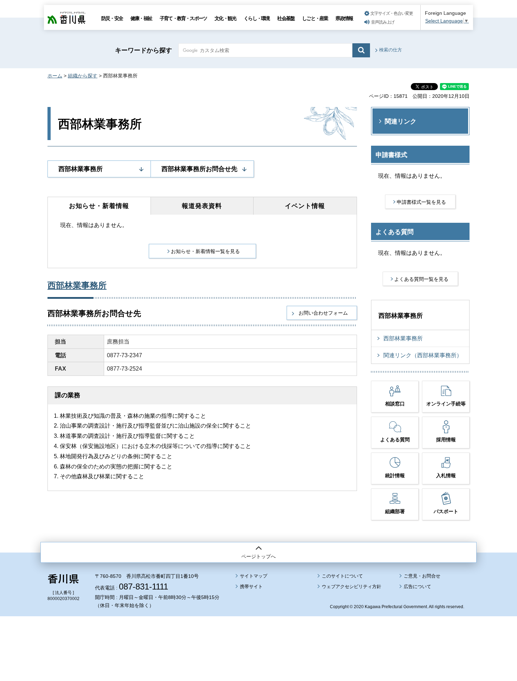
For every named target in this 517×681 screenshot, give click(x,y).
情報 (305, 205)
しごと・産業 (315, 18)
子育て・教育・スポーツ (183, 18)
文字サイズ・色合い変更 (391, 13)
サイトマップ (253, 576)
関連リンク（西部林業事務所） (422, 355)
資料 (202, 205)
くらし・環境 (256, 18)
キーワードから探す (143, 50)
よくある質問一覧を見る (421, 279)
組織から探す (82, 75)
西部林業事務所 (80, 168)
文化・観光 (225, 18)
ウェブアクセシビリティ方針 (351, 586)
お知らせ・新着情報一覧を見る (205, 251)
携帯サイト (251, 586)
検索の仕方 (390, 49)
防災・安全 (112, 18)
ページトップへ (258, 556)
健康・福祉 (141, 18)
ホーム (54, 75)
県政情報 (344, 18)
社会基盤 (285, 18)
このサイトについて (342, 576)
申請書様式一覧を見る (421, 202)
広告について (417, 586)
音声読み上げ (382, 22)
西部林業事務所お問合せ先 (199, 168)
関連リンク (400, 121)
